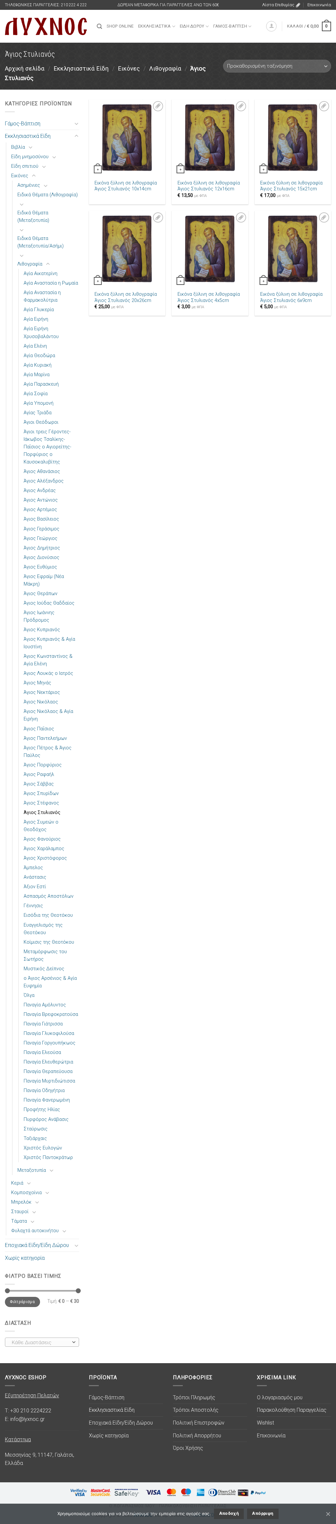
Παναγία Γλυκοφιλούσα (49, 1033)
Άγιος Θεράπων (40, 593)
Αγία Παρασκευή (41, 384)
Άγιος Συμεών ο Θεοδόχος (41, 825)
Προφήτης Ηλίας (42, 1109)
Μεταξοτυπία (31, 1170)
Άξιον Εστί (35, 887)
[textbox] (40, 1342)
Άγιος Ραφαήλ (39, 774)
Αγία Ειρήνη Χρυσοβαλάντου (41, 332)
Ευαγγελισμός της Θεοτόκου (43, 928)
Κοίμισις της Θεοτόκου (49, 942)
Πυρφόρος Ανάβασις (46, 1119)
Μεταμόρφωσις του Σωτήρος (45, 955)
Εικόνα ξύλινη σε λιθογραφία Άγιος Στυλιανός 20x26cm (125, 297)
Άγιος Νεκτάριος (42, 692)
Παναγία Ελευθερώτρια (48, 1062)
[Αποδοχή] (328, 1514)
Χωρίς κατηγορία (25, 1258)
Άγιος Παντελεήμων (45, 738)
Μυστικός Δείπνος (44, 969)
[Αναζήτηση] (99, 26)
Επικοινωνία (319, 4)
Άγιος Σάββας (39, 784)
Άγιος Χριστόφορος (45, 858)
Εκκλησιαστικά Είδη (81, 68)
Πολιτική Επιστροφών (198, 1423)
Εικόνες (129, 68)
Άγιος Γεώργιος (40, 538)
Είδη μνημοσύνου (30, 157)
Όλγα (29, 995)
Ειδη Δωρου (192, 26)
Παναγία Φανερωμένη (47, 1100)
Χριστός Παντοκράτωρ (48, 1157)
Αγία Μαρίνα (37, 374)
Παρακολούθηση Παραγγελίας (291, 1410)
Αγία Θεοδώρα (39, 355)
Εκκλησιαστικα (154, 26)
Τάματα (19, 1221)
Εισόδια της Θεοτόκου (48, 915)
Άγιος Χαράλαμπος (44, 848)
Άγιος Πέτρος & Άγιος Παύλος (48, 751)
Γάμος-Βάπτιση (22, 123)
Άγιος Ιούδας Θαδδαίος (49, 603)
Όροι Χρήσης (188, 1448)
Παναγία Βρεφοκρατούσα (51, 1014)
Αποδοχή (229, 1513)
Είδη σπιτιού (24, 166)
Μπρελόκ (21, 1202)
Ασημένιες (28, 185)
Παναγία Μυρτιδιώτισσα (49, 1081)
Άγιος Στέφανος (41, 803)
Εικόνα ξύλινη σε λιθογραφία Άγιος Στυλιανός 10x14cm (125, 186)
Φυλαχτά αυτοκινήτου (35, 1231)
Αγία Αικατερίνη (40, 273)
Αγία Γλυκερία (39, 309)
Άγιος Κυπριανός (42, 630)
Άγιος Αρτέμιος (40, 509)
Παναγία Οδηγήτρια (44, 1090)
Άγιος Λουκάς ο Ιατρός (48, 673)
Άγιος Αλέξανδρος (44, 481)
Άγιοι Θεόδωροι (41, 422)
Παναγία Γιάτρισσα (43, 1024)
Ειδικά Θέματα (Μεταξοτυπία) (33, 216)
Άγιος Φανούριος (42, 839)
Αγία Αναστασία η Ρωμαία (51, 283)
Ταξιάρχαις (35, 1138)
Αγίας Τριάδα (38, 413)
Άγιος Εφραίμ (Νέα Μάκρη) (44, 580)
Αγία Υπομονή (38, 403)
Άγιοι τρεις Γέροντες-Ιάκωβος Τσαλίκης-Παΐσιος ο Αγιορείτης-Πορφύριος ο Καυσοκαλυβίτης (47, 447)
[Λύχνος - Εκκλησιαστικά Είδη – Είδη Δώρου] (46, 26)
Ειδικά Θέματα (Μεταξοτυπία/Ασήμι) (40, 242)
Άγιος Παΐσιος (39, 729)
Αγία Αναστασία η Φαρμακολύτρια (42, 296)
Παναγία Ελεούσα (42, 1052)
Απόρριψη (262, 1513)
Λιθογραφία (165, 68)
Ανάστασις (35, 877)
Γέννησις (33, 906)
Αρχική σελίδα (24, 68)
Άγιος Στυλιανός (42, 812)
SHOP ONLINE (120, 26)
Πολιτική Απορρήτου (197, 1435)
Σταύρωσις (36, 1129)
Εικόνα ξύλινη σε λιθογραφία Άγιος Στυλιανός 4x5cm (209, 297)
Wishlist (265, 1423)
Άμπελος (33, 867)
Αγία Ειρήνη (36, 319)
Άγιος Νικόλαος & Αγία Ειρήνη (48, 715)
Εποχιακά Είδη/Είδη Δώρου (37, 1245)
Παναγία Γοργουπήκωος (49, 1043)
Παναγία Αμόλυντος (45, 1005)
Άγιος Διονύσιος (41, 557)
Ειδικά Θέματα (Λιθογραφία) (47, 195)
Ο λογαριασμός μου (280, 1397)
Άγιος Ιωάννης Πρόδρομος (39, 616)
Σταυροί (20, 1211)
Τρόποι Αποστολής (196, 1410)
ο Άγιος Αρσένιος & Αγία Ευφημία (50, 982)
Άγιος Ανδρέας (40, 490)
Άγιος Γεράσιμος (41, 529)
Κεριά (17, 1183)
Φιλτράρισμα (22, 1301)
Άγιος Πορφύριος (43, 765)
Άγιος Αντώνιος (41, 500)
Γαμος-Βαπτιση (230, 26)
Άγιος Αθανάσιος (42, 471)
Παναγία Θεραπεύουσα (48, 1071)
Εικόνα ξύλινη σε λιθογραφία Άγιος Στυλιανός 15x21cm (291, 186)
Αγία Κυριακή (38, 365)
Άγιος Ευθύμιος (40, 567)
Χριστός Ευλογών (43, 1148)
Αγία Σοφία (36, 394)
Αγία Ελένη (35, 346)
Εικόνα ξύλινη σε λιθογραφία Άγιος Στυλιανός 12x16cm (209, 186)
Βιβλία (18, 147)
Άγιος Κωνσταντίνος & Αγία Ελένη (48, 660)
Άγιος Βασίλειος (41, 519)
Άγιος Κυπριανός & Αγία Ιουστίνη (49, 643)
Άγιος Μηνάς (37, 683)
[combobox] (42, 1342)
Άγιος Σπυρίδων (41, 793)
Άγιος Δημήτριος (42, 548)
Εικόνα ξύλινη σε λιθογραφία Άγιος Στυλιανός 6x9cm (291, 297)
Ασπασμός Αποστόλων (49, 896)
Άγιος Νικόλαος (41, 702)
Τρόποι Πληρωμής (194, 1397)
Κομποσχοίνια (26, 1192)
